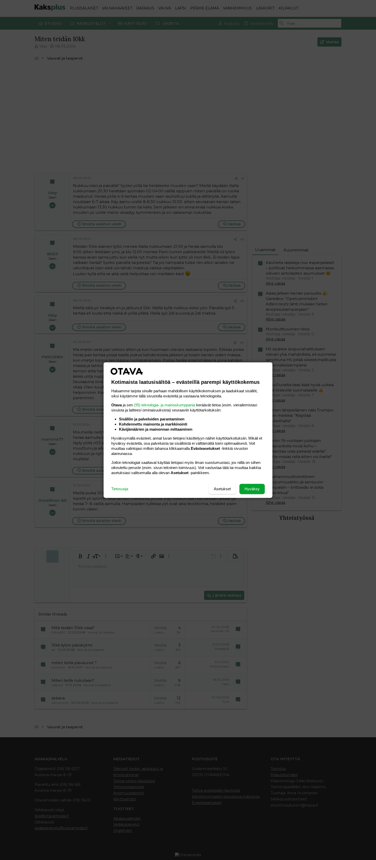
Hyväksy (252, 489)
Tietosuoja (119, 489)
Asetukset (222, 489)
